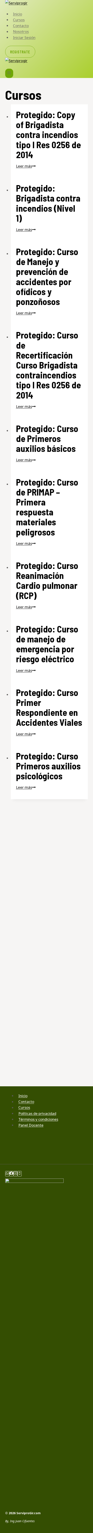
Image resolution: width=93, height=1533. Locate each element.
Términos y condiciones (38, 1119)
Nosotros (21, 31)
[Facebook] (11, 1173)
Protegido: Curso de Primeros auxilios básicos (47, 438)
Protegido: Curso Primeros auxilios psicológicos (48, 765)
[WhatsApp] (7, 1173)
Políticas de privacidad (37, 1113)
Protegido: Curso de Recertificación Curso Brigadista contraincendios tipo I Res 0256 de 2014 (48, 364)
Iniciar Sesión (24, 37)
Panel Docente (30, 1125)
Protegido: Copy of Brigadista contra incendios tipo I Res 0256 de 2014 (48, 134)
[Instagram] (15, 1173)
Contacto (21, 25)
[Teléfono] (20, 1173)
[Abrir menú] (9, 73)
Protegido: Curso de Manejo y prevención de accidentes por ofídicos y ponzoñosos (47, 276)
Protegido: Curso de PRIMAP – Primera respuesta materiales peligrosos (47, 507)
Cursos (19, 19)
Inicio (17, 13)
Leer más (26, 166)
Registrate (20, 51)
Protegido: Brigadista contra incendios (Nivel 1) (48, 203)
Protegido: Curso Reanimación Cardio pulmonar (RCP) (47, 580)
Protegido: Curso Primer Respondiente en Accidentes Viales (49, 707)
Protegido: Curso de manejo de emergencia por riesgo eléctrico (47, 643)
